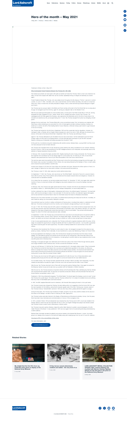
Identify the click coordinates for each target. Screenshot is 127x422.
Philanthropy (86, 3)
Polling (68, 3)
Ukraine (93, 3)
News (48, 3)
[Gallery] (108, 408)
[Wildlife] (113, 408)
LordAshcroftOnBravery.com (40, 325)
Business (62, 3)
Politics (74, 3)
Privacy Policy (70, 413)
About (104, 3)
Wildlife (99, 3)
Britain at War (45, 318)
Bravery (79, 3)
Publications (55, 3)
